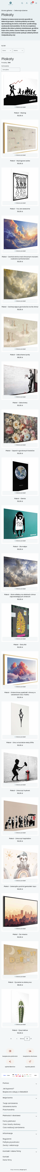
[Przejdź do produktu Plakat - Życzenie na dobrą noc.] (20, 960)
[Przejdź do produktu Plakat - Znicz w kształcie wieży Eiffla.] (20, 720)
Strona (22, 1039)
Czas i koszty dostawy (11, 1124)
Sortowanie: (5, 66)
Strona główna (6, 11)
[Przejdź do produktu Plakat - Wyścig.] (20, 91)
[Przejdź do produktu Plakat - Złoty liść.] (20, 622)
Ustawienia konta (10, 1106)
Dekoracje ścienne (20, 11)
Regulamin (7, 1139)
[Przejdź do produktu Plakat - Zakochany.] (20, 380)
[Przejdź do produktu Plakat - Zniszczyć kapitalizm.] (20, 816)
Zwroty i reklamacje (11, 1145)
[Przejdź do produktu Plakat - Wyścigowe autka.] (20, 139)
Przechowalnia (8, 1110)
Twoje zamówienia (10, 1103)
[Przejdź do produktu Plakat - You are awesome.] (20, 187)
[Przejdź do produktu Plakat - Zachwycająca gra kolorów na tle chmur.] (20, 285)
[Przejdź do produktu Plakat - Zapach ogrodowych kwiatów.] (20, 428)
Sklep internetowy (17, 1169)
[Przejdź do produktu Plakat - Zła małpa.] (20, 524)
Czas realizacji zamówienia (13, 1127)
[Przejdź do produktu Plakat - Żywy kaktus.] (20, 1008)
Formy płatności (9, 1121)
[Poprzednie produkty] (17, 1039)
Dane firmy (7, 1160)
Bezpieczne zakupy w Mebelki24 (15, 1092)
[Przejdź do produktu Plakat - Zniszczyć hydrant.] (20, 768)
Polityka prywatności (11, 1142)
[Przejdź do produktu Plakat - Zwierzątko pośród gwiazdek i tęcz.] (20, 864)
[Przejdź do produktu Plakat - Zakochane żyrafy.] (20, 333)
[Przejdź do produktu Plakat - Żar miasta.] (20, 912)
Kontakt (6, 1157)
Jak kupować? (8, 1089)
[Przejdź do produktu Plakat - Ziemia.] (20, 476)
